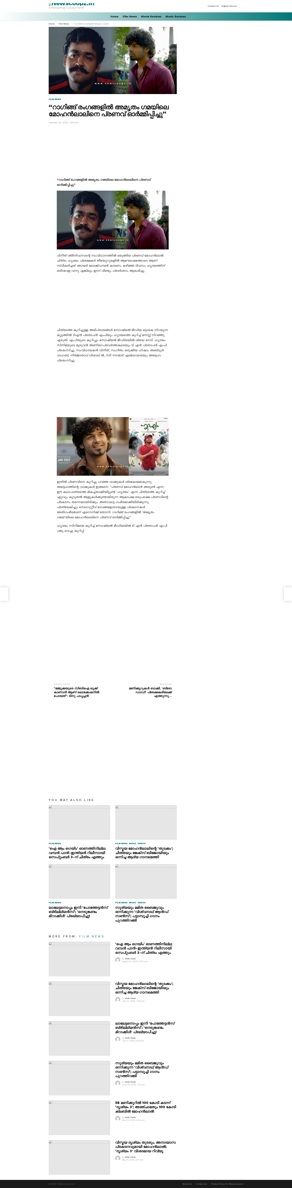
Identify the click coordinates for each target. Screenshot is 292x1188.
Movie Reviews (151, 16)
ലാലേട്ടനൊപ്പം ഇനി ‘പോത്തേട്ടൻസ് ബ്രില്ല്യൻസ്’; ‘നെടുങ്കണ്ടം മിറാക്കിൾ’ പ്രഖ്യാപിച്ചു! (78, 911)
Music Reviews (176, 16)
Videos (142, 843)
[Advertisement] (113, 150)
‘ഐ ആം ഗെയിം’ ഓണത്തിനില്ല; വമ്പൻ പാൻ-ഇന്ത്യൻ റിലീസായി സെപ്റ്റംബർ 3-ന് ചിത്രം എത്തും (77, 852)
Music (132, 843)
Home (114, 16)
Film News (130, 16)
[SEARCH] (242, 16)
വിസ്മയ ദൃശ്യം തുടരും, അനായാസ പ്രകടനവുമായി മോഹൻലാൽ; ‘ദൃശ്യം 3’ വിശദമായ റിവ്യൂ (145, 1146)
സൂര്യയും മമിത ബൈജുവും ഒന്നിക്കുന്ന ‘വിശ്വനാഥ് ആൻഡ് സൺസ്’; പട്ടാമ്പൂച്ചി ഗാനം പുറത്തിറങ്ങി (141, 913)
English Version (229, 6)
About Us (187, 1184)
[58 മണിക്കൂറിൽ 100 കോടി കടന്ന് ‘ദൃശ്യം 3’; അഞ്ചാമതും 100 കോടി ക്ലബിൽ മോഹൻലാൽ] (79, 1118)
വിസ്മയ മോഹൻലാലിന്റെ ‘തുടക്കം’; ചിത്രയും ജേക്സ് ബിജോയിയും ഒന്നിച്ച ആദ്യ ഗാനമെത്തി (144, 852)
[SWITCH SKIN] (242, 6)
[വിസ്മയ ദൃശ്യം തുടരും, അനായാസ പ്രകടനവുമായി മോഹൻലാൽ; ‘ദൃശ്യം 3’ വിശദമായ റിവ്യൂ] (79, 1157)
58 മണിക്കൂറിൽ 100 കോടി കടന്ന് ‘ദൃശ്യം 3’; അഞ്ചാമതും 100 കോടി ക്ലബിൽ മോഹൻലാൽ (145, 1107)
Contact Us (213, 6)
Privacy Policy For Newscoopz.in (227, 1184)
